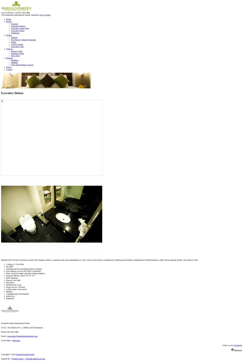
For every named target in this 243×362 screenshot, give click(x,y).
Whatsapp (16, 340)
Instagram (238, 350)
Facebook (238, 345)
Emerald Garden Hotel (25, 354)
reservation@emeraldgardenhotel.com (22, 336)
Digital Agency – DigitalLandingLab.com (28, 359)
